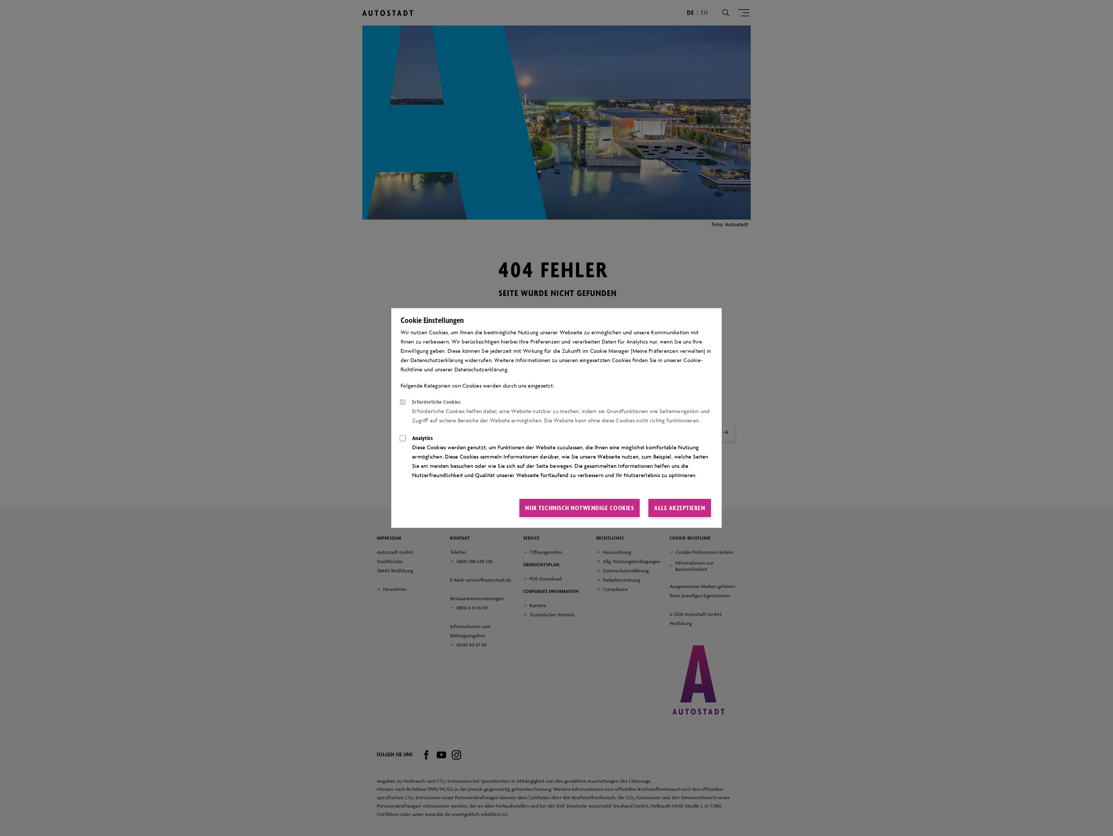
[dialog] (556, 418)
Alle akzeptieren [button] (679, 508)
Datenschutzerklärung (480, 369)
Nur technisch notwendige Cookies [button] (579, 508)
